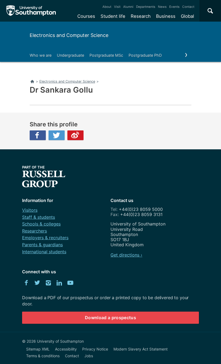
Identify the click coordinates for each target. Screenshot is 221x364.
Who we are (40, 55)
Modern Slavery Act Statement (140, 349)
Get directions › (126, 255)
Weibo (75, 135)
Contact (188, 7)
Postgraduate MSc (106, 55)
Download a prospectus (110, 317)
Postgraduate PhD (145, 55)
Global (187, 16)
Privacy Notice (95, 349)
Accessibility (66, 349)
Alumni (128, 7)
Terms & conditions (43, 355)
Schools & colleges (41, 224)
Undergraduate (70, 55)
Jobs (88, 355)
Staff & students (38, 217)
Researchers (34, 231)
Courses (86, 16)
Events (174, 7)
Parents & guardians (42, 244)
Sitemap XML (38, 349)
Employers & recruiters (45, 237)
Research (141, 16)
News (162, 7)
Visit (117, 7)
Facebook (38, 135)
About (106, 7)
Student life (113, 16)
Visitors (29, 210)
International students (44, 251)
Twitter (57, 135)
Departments (145, 7)
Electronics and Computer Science (69, 35)
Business (165, 16)
